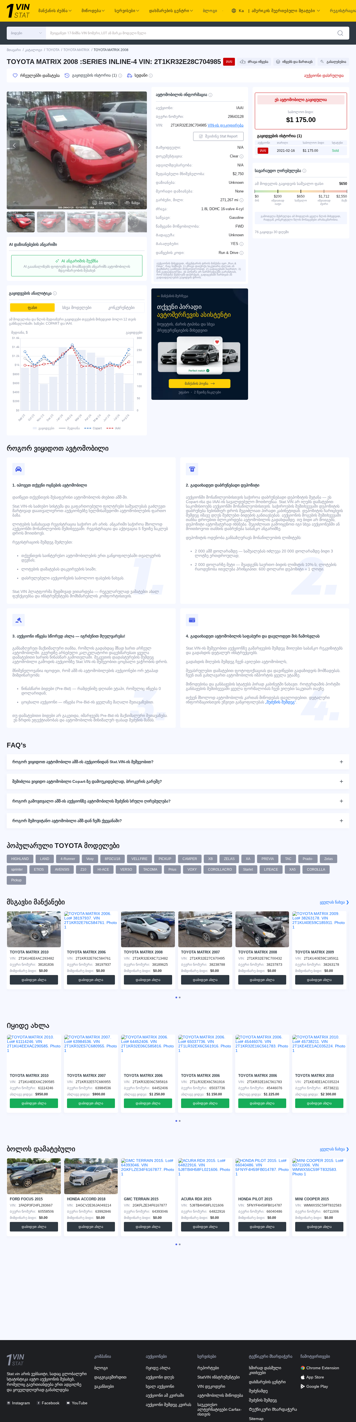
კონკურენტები (121, 307)
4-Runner (68, 859)
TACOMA (150, 869)
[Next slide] (139, 145)
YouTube (79, 1403)
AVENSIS (62, 869)
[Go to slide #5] (142, 222)
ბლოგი (210, 10)
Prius (172, 869)
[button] (26, 33)
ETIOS (39, 869)
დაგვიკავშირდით (110, 1377)
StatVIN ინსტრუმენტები (218, 1377)
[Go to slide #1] (21, 222)
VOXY (192, 869)
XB (210, 859)
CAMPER (189, 859)
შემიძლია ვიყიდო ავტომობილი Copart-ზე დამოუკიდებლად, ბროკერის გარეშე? (87, 781)
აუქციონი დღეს (160, 1377)
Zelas (328, 859)
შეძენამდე (258, 1391)
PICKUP (165, 859)
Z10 (83, 869)
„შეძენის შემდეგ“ (280, 702)
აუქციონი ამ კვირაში (165, 1395)
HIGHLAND (20, 859)
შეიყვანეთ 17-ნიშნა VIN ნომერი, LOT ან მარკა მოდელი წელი (98, 33)
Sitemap (256, 1418)
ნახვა (135, 203)
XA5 (292, 869)
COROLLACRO (220, 869)
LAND (44, 859)
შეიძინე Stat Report (221, 136)
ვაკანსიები (104, 1386)
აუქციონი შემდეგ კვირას (168, 1404)
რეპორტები (208, 1368)
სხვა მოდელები (76, 307)
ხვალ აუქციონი (160, 1386)
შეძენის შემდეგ (263, 1400)
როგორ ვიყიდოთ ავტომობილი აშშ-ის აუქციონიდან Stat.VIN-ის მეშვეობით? (83, 762)
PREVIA (268, 859)
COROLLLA (316, 869)
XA (248, 859)
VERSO (126, 869)
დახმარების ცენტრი (267, 1382)
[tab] (176, 997)
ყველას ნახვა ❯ (334, 902)
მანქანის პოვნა (196, 384)
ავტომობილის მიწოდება (220, 1395)
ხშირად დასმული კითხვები (265, 1370)
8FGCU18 (112, 859)
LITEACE (271, 869)
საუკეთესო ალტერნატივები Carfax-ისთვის (219, 1409)
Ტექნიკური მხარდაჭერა (273, 1409)
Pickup (16, 880)
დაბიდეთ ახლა (34, 980)
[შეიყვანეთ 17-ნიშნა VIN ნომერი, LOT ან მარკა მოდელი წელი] (340, 33)
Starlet (248, 869)
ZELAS (229, 859)
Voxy (90, 859)
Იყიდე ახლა (158, 1368)
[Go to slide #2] (51, 222)
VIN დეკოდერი (211, 1386)
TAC (288, 859)
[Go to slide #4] (112, 222)
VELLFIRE (139, 859)
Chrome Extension (322, 1368)
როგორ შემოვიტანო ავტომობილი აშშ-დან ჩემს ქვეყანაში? (67, 820)
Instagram (21, 1403)
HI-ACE (103, 869)
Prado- (308, 859)
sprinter (17, 869)
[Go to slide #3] (81, 222)
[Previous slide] (15, 145)
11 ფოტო (106, 203)
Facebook (50, 1403)
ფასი (32, 307)
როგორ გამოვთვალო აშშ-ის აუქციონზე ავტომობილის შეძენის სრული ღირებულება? (91, 801)
